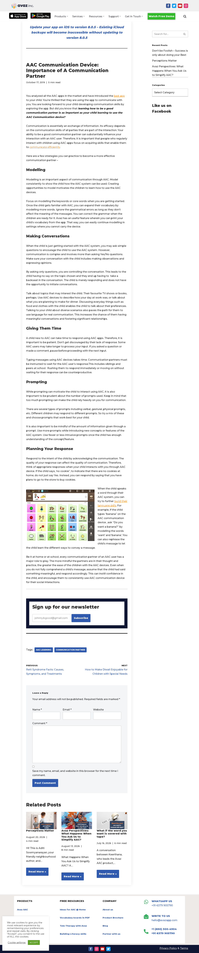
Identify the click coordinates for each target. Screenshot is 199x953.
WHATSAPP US (162, 901)
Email (67, 709)
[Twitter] (174, 6)
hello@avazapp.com (164, 920)
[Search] (184, 16)
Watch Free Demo (161, 16)
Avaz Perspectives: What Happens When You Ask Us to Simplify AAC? (76, 835)
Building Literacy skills (73, 934)
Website (98, 709)
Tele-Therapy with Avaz (73, 925)
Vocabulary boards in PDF (75, 917)
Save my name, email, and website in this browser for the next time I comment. (75, 773)
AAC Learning (43, 650)
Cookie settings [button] (16, 942)
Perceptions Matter (40, 830)
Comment (39, 723)
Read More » (36, 873)
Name (37, 709)
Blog (105, 925)
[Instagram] (186, 6)
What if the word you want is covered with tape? (112, 833)
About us (108, 909)
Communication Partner (70, 650)
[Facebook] (168, 6)
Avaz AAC (22, 909)
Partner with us (111, 934)
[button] (67, 16)
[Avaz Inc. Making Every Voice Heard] (22, 6)
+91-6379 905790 (162, 905)
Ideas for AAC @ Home (73, 909)
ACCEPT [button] (34, 942)
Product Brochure (113, 917)
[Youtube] (180, 6)
